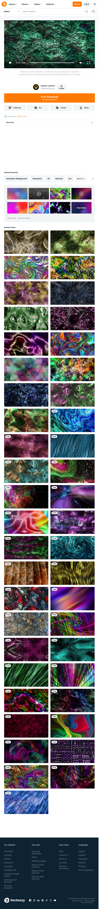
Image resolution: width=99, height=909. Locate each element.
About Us (62, 858)
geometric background (16, 177)
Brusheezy (8, 850)
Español (80, 854)
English (80, 850)
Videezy (7, 858)
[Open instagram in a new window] (34, 899)
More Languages (84, 869)
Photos (25, 4)
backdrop (81, 177)
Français (80, 865)
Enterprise (8, 861)
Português (81, 858)
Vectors (12, 4)
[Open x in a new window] (51, 899)
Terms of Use (75, 899)
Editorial (50, 4)
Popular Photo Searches (37, 873)
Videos (37, 4)
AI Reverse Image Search (10, 874)
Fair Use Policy (85, 901)
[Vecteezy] (4, 4)
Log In (86, 4)
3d (48, 177)
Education (8, 865)
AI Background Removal (10, 879)
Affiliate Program (35, 861)
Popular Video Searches (37, 879)
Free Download (49, 98)
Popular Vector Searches (37, 867)
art (70, 177)
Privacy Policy (87, 899)
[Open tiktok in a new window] (47, 899)
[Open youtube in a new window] (55, 899)
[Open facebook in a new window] (30, 899)
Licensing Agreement (36, 851)
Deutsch (80, 861)
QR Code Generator (8, 885)
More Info (10, 121)
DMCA (33, 856)
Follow (61, 88)
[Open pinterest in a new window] (43, 899)
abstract (59, 177)
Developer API (10, 869)
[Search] (86, 11)
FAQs (60, 850)
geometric (37, 177)
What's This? (22, 116)
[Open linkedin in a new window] (38, 899)
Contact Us (62, 854)
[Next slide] (89, 177)
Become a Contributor (63, 866)
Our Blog (62, 861)
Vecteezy (8, 854)
